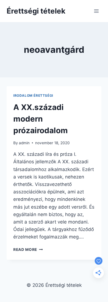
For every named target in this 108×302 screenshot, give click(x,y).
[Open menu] (96, 11)
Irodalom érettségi (33, 95)
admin (24, 143)
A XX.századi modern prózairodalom (40, 119)
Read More (28, 249)
